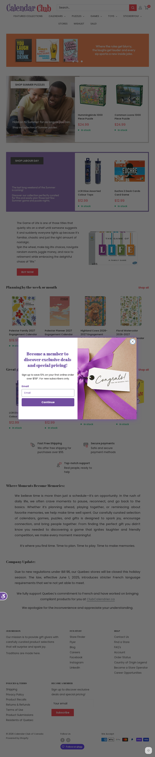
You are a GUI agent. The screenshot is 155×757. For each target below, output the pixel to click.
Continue (48, 402)
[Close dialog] (132, 341)
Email (25, 386)
